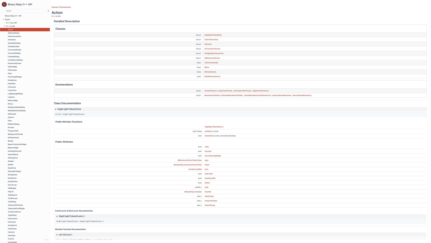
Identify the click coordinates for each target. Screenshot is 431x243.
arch (206, 169)
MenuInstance (210, 72)
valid (207, 147)
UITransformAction (212, 49)
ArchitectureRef (195, 169)
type (206, 160)
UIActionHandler (211, 63)
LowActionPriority (225, 91)
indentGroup (210, 205)
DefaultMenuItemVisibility (232, 95)
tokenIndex (209, 196)
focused (208, 151)
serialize (208, 131)
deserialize (209, 136)
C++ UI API (56, 16)
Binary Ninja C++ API (20, 4)
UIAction (208, 44)
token (207, 165)
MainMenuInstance (212, 76)
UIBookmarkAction (212, 58)
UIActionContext (211, 39)
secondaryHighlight (213, 156)
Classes (55, 7)
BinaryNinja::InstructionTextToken (188, 165)
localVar (208, 192)
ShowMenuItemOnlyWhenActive (257, 95)
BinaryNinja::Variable (193, 192)
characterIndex (211, 201)
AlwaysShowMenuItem (281, 95)
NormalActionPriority (242, 91)
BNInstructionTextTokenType (190, 160)
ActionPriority (210, 91)
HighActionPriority (260, 91)
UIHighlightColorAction (214, 53)
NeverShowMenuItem (302, 95)
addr (207, 187)
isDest (207, 183)
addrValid (209, 174)
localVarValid (210, 178)
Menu (207, 67)
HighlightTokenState (213, 35)
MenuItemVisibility (212, 95)
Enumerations (65, 7)
